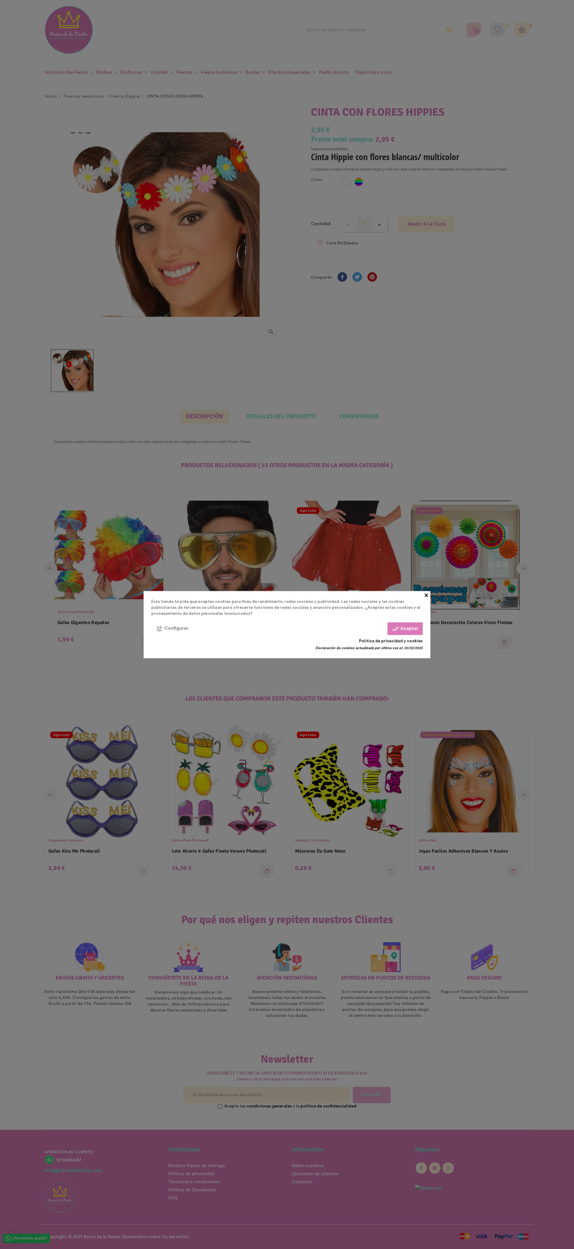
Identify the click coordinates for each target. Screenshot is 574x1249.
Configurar (172, 628)
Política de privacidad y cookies (391, 641)
